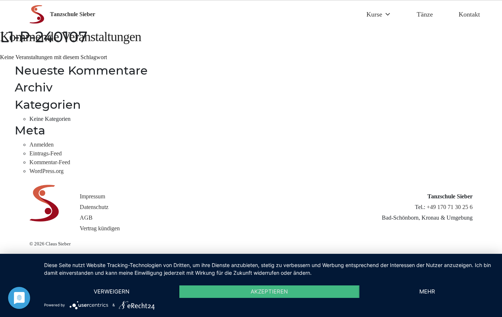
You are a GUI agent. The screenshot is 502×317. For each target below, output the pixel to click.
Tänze (425, 14)
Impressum (92, 196)
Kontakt (469, 14)
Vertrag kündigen (100, 228)
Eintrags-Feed (45, 153)
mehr (427, 291)
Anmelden (41, 144)
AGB (86, 218)
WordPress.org (46, 171)
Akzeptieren (269, 291)
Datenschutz (94, 207)
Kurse (374, 14)
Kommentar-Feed (49, 162)
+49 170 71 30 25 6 (450, 207)
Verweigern (111, 291)
